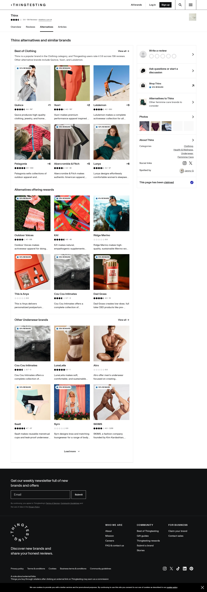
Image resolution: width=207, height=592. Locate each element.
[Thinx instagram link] (184, 163)
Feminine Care (186, 157)
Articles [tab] (62, 27)
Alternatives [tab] (46, 27)
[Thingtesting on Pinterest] (191, 569)
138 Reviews (32, 19)
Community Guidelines (70, 503)
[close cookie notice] (202, 587)
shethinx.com (44, 20)
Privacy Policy (34, 507)
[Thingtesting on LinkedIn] (185, 569)
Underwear (187, 153)
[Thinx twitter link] (190, 163)
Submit (79, 494)
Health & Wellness (183, 149)
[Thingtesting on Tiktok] (178, 569)
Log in (152, 5)
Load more (70, 451)
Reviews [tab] (30, 27)
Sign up (166, 5)
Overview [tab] (16, 27)
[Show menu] (190, 5)
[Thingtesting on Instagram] (165, 569)
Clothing (188, 146)
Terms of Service (53, 503)
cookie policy (172, 587)
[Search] (180, 5)
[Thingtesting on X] (171, 569)
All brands (136, 5)
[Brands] (29, 5)
